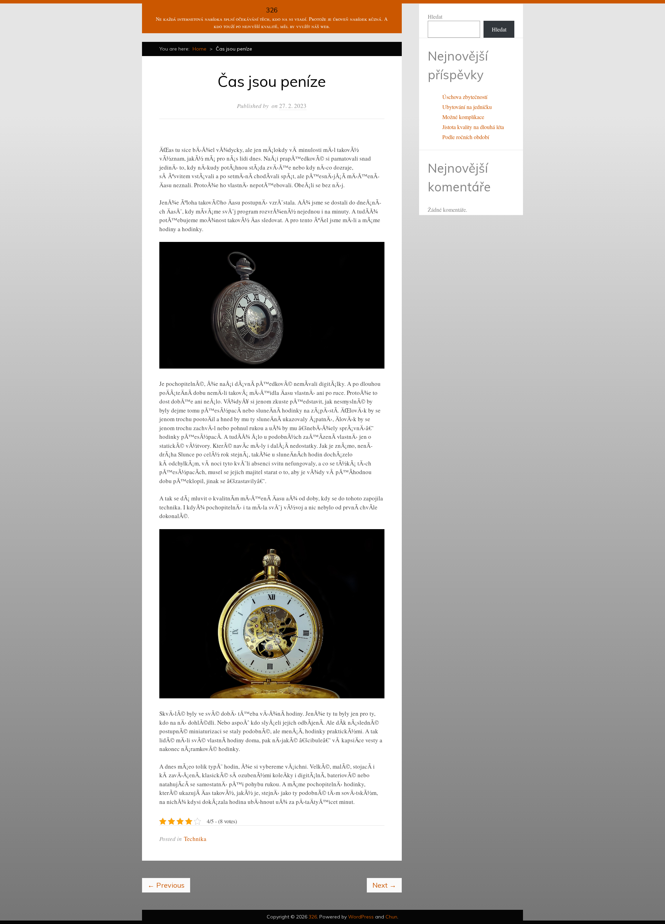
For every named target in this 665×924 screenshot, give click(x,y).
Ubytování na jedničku (467, 106)
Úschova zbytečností (464, 96)
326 (271, 10)
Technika (195, 839)
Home (199, 49)
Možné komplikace (463, 116)
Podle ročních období (465, 137)
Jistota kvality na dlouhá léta (473, 126)
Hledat (435, 16)
